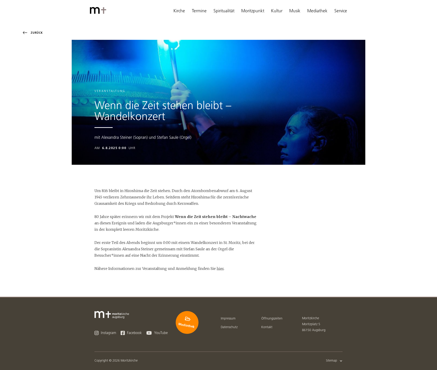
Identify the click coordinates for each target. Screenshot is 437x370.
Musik (294, 11)
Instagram (105, 333)
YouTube (157, 333)
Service (340, 11)
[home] (99, 10)
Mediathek (317, 11)
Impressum (228, 318)
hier (220, 268)
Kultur (276, 11)
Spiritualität (223, 11)
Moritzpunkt (252, 11)
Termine (199, 11)
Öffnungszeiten (271, 318)
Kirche (179, 11)
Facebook (131, 333)
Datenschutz (229, 327)
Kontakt (266, 327)
